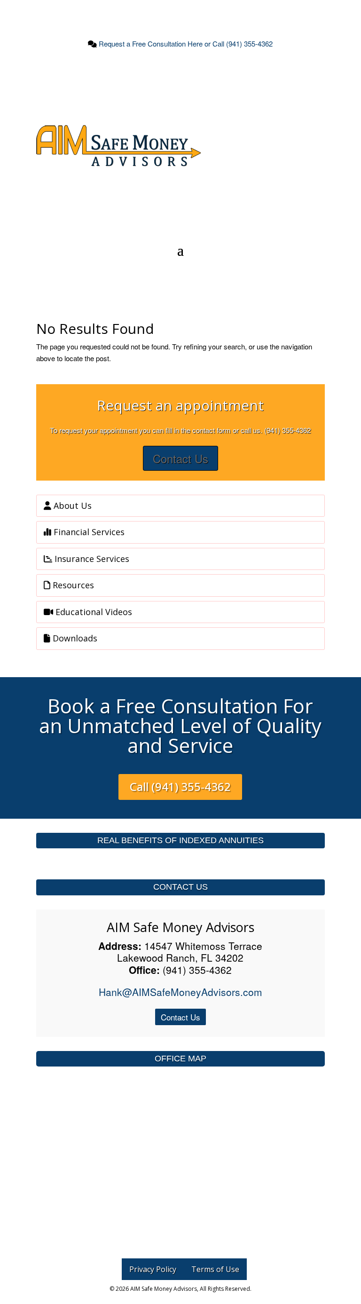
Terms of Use (215, 1269)
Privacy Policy (152, 1269)
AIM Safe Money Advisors (180, 927)
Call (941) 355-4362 (180, 786)
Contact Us (180, 458)
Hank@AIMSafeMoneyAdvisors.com (180, 992)
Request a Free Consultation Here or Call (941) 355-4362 (185, 43)
